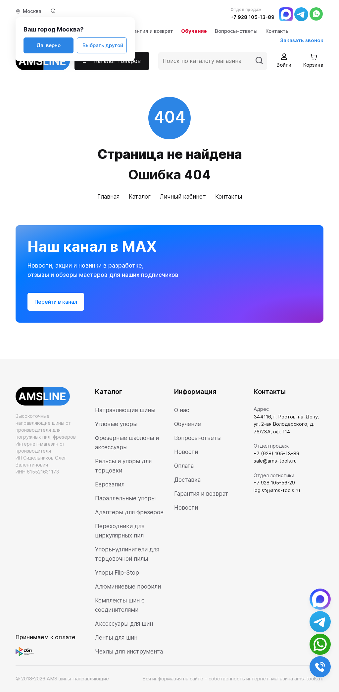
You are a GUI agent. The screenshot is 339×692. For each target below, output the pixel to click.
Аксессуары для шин (124, 623)
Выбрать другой (102, 45)
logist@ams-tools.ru (277, 490)
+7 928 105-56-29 (274, 482)
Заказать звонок (301, 40)
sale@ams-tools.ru (275, 461)
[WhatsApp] (316, 14)
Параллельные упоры (125, 498)
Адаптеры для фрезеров (129, 512)
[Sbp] (26, 651)
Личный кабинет (183, 196)
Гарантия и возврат (149, 31)
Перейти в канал (55, 301)
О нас (181, 410)
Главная (108, 196)
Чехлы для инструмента (129, 651)
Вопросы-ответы (236, 31)
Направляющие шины (125, 410)
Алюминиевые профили (128, 586)
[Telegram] (301, 14)
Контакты (278, 31)
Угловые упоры (116, 424)
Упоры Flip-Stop (117, 572)
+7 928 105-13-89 (252, 17)
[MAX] (286, 14)
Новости (186, 452)
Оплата (184, 466)
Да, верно (48, 45)
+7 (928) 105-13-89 (276, 453)
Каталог (140, 196)
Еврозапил (109, 484)
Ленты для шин (116, 637)
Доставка (187, 479)
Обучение (194, 31)
